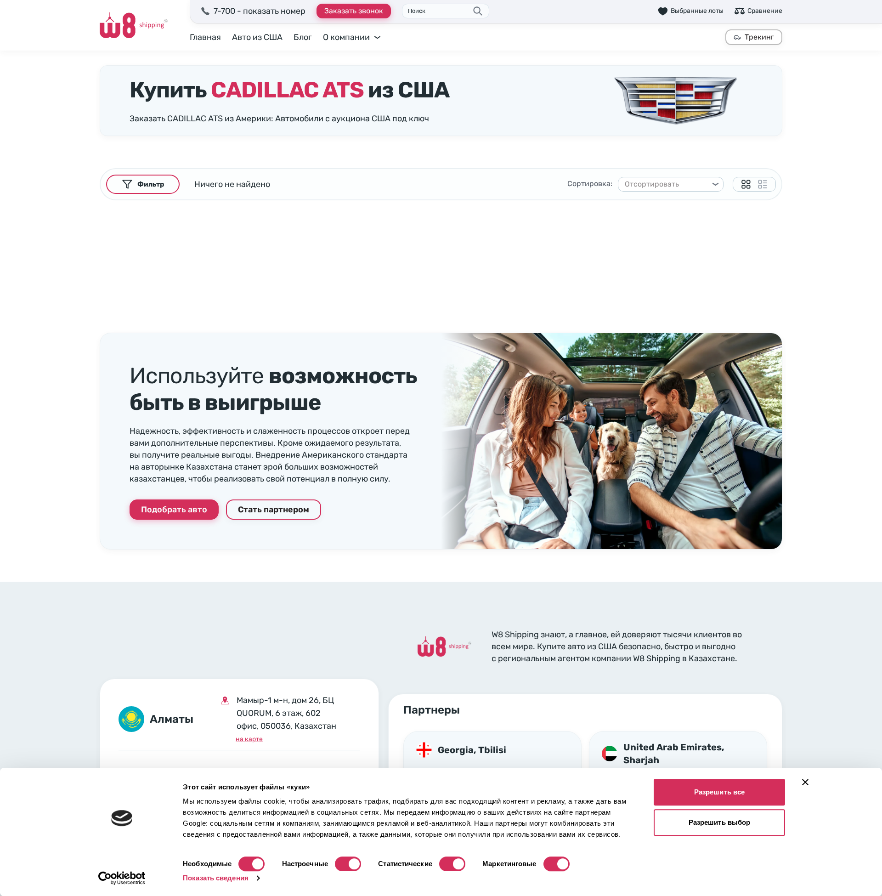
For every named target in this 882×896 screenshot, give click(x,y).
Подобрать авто (174, 510)
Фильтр (150, 184)
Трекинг (759, 37)
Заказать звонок (353, 10)
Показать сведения (216, 878)
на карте (249, 739)
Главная (205, 37)
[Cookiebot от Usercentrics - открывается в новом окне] (122, 878)
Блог (303, 37)
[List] (762, 184)
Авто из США (257, 37)
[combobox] (666, 184)
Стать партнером (273, 510)
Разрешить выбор (720, 822)
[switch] (348, 863)
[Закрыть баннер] (805, 782)
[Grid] (746, 184)
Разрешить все (719, 792)
